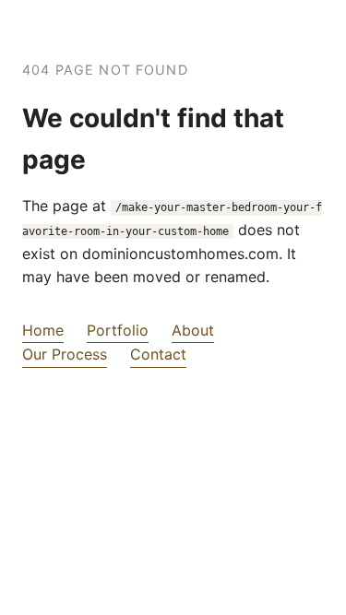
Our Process (64, 354)
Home (43, 330)
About (193, 330)
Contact (158, 354)
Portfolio (118, 330)
